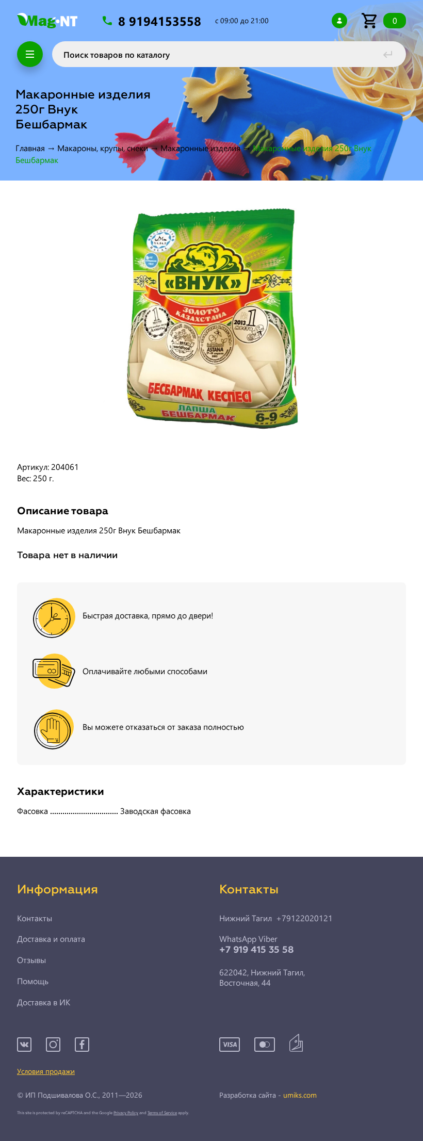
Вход (339, 20)
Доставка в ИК (43, 1002)
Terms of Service (162, 1112)
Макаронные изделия (200, 147)
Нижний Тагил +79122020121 (276, 918)
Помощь (32, 981)
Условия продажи (46, 1071)
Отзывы (31, 960)
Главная (30, 147)
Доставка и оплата (51, 939)
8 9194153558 (161, 20)
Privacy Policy (125, 1112)
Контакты (34, 918)
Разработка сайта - (268, 1095)
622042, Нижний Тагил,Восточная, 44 (262, 977)
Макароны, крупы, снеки (102, 147)
